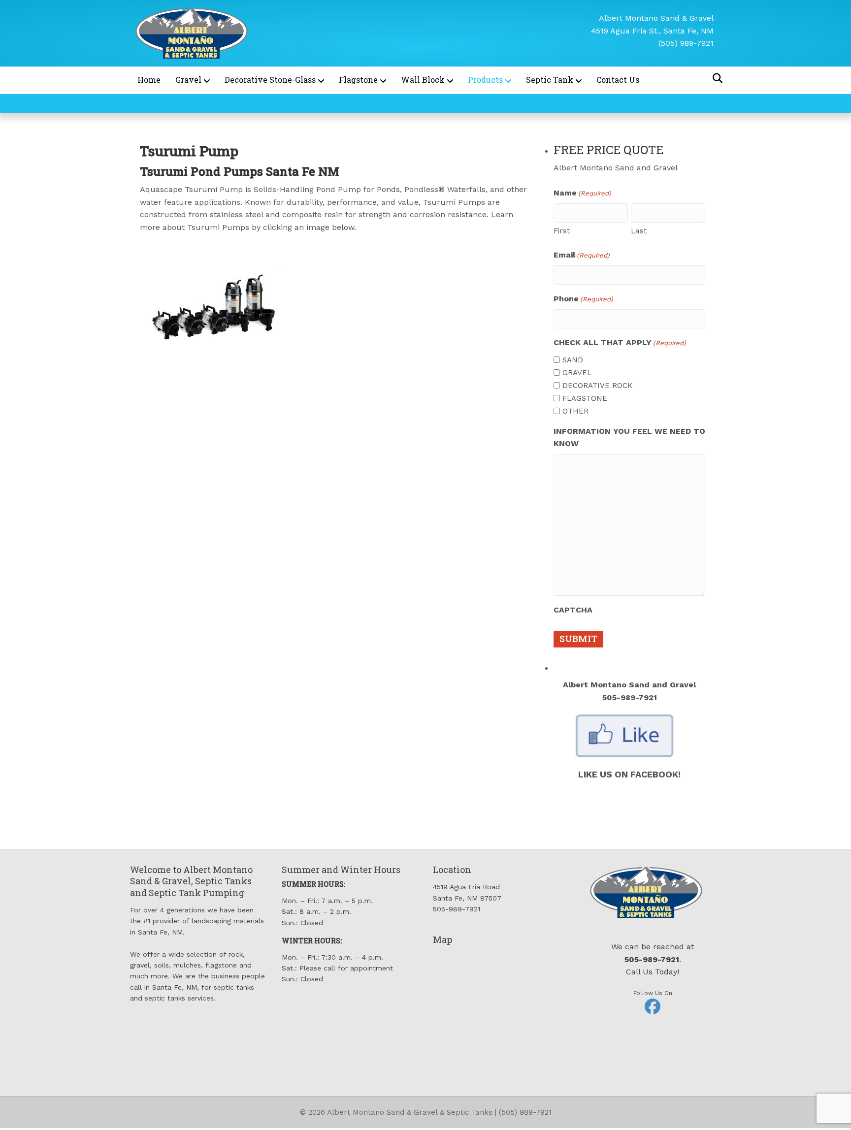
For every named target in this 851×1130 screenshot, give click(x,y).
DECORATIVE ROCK (597, 385)
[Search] (715, 78)
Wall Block (423, 79)
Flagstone (358, 79)
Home (149, 79)
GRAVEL (576, 372)
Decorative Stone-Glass (270, 79)
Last (639, 230)
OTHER (575, 411)
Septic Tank (549, 79)
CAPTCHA (573, 609)
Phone (583, 298)
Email (582, 254)
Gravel (188, 79)
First (562, 230)
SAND (572, 359)
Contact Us (617, 79)
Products (485, 79)
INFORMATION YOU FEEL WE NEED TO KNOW (629, 437)
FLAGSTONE (584, 398)
